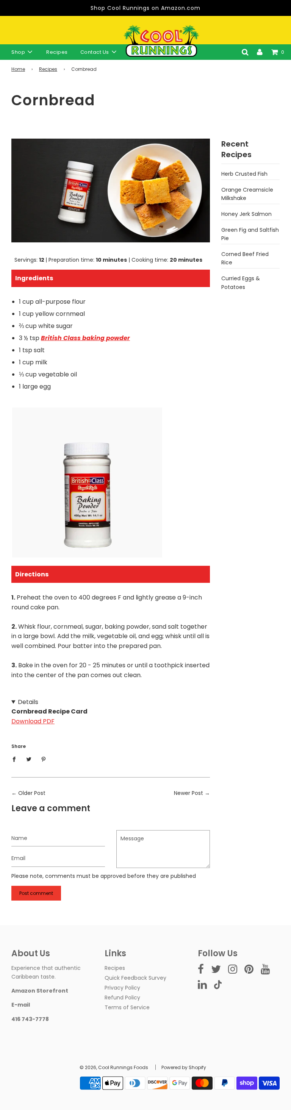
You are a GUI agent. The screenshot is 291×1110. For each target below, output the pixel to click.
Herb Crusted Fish (244, 174)
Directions (31, 574)
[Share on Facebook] (16, 758)
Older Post (31, 793)
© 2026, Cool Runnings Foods (114, 1067)
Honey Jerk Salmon (246, 214)
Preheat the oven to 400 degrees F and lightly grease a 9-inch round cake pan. (110, 624)
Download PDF (33, 721)
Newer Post (188, 793)
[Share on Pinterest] (43, 758)
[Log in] (260, 52)
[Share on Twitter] (29, 758)
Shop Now (87, 514)
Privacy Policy (122, 987)
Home (18, 69)
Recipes (57, 52)
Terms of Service (127, 1007)
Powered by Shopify (183, 1067)
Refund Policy (122, 997)
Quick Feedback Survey (135, 978)
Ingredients (34, 278)
